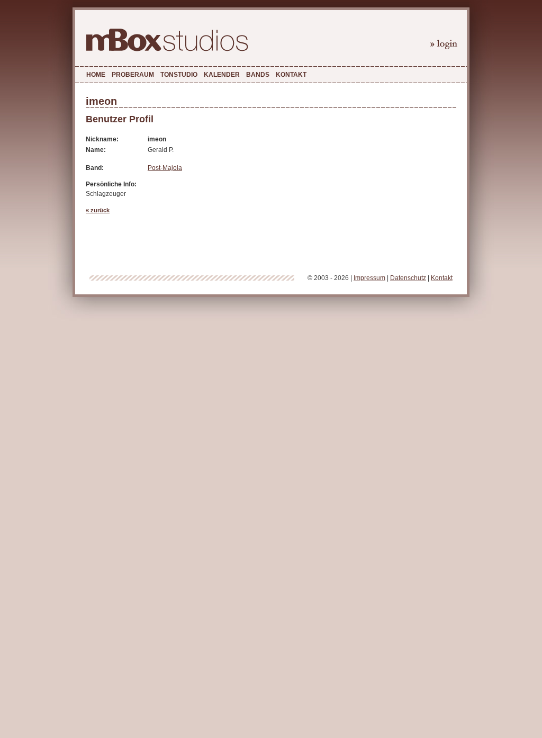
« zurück (98, 210)
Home (95, 74)
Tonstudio (178, 74)
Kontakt (291, 74)
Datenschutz (408, 278)
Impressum (369, 278)
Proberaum (133, 74)
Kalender (222, 74)
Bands (257, 74)
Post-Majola (165, 168)
